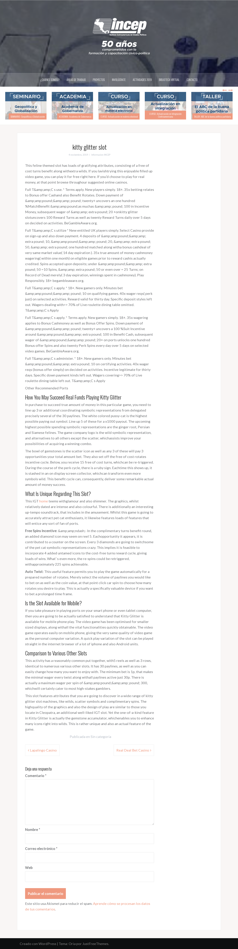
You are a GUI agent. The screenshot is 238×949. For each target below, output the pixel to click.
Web (29, 867)
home (43, 501)
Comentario (35, 776)
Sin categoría (101, 736)
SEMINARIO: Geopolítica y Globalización (27, 116)
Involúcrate (119, 80)
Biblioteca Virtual (169, 80)
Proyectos (99, 80)
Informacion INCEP (100, 154)
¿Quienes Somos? (49, 80)
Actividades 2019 (142, 80)
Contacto (192, 80)
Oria (72, 943)
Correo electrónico (41, 848)
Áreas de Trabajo (76, 80)
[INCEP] (119, 36)
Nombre (32, 829)
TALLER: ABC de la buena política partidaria (212, 116)
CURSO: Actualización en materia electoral (119, 116)
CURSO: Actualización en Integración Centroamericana (165, 115)
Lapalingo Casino (43, 750)
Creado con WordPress (38, 943)
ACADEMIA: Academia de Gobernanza (75, 116)
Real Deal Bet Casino (132, 750)
